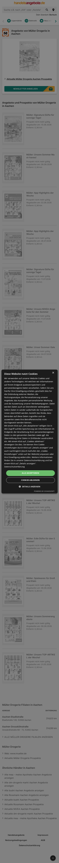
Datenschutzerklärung (14, 466)
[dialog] (30, 431)
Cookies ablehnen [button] (30, 480)
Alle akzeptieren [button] (30, 473)
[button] (29, 486)
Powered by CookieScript (44, 491)
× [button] (53, 373)
